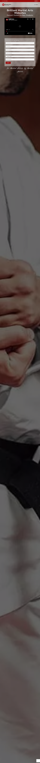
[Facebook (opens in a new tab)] (36, 1)
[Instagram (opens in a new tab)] (37, 1)
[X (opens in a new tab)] (35, 1)
